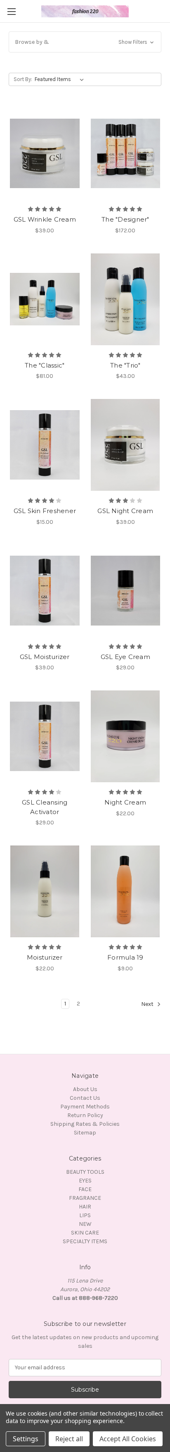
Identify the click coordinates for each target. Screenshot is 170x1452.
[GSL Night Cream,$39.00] (126, 445)
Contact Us (85, 1097)
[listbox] (60, 79)
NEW (85, 1224)
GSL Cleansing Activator (44, 807)
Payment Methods (85, 1106)
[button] (85, 42)
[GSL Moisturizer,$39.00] (45, 591)
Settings (25, 1438)
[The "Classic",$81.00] (45, 299)
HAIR (85, 1206)
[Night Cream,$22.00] (126, 736)
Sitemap (85, 1132)
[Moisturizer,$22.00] (45, 891)
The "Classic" (44, 365)
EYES (85, 1180)
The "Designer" (125, 219)
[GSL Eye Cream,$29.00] (126, 591)
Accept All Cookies (127, 1438)
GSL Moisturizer (45, 657)
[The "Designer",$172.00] (126, 153)
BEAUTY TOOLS (85, 1171)
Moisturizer (45, 957)
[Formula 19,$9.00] (126, 891)
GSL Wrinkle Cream (45, 219)
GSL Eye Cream (125, 657)
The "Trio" (125, 365)
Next (148, 1004)
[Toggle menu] (11, 11)
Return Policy (85, 1115)
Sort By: (23, 79)
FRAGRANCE (85, 1197)
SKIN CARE (85, 1232)
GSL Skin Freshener (45, 511)
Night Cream (125, 802)
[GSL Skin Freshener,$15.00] (45, 445)
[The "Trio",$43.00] (126, 299)
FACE (85, 1189)
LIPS (85, 1215)
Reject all (69, 1438)
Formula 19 (125, 957)
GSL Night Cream (125, 511)
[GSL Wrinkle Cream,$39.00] (45, 153)
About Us (85, 1089)
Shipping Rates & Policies (85, 1123)
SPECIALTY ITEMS (85, 1241)
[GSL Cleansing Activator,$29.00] (45, 736)
